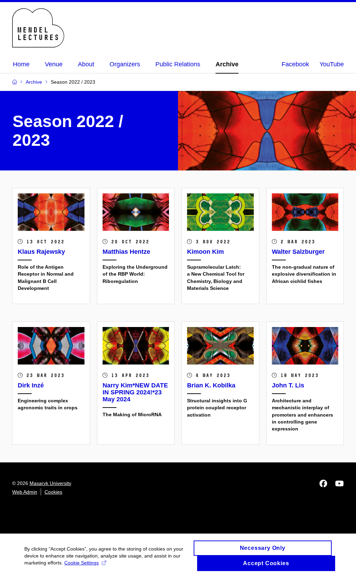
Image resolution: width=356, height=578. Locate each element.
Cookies (53, 492)
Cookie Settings (81, 563)
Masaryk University (50, 483)
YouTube (331, 64)
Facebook (295, 64)
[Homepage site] (38, 28)
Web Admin (24, 492)
